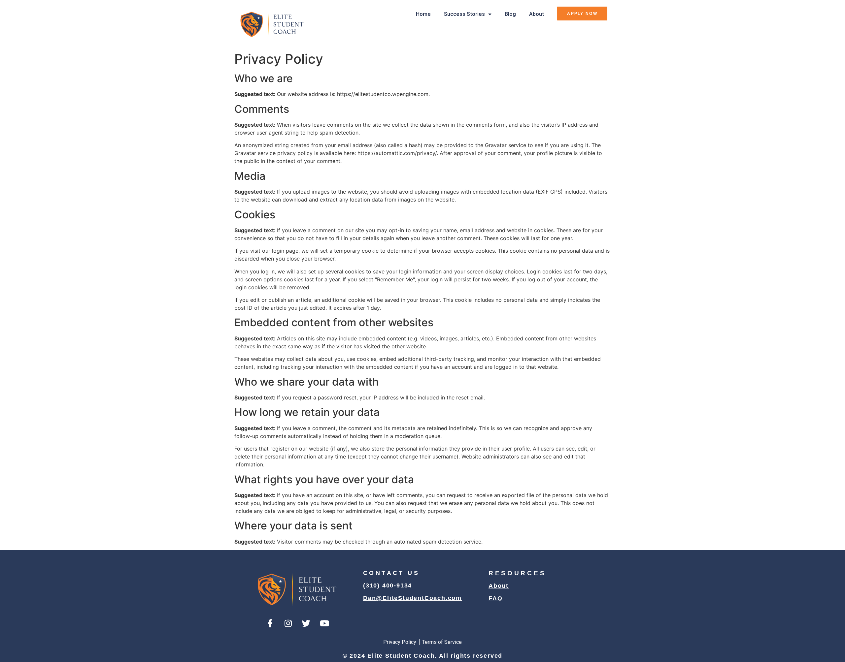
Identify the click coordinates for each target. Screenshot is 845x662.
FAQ (495, 598)
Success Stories (464, 14)
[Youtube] (324, 623)
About (536, 14)
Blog (510, 14)
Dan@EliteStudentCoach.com (412, 598)
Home (423, 14)
